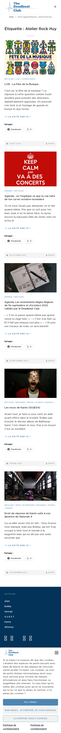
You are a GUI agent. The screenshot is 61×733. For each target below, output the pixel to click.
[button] (56, 652)
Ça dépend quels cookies (30, 719)
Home (11, 17)
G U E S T (9, 617)
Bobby (7, 606)
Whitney (9, 627)
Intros (51, 505)
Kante (51, 143)
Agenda (8, 191)
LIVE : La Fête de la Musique (21, 84)
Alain (7, 601)
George (8, 612)
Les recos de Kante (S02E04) (22, 407)
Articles (9, 79)
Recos (30, 402)
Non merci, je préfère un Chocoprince (30, 710)
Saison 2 (49, 402)
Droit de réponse (25, 505)
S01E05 (9, 508)
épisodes (20, 402)
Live (18, 79)
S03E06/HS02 (28, 79)
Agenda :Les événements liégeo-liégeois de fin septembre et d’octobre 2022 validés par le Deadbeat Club (28, 305)
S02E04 (39, 402)
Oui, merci (30, 702)
